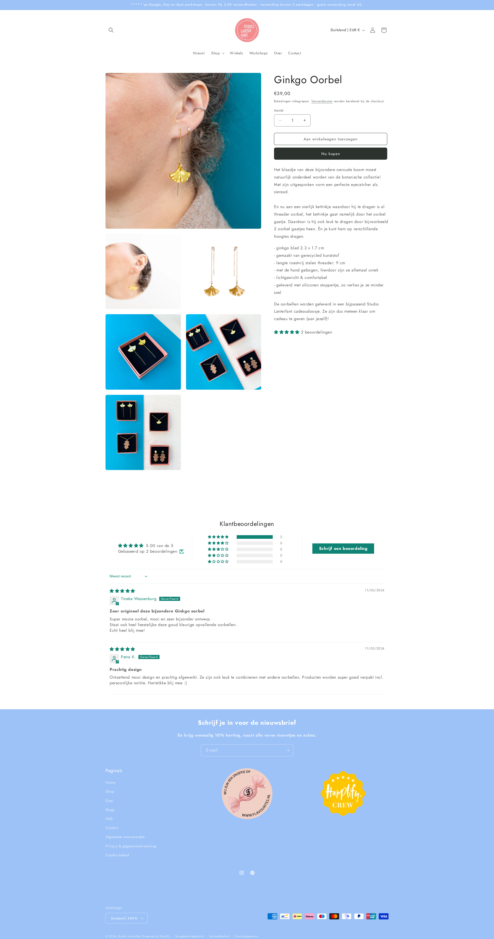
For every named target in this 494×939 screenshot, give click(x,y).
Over (109, 800)
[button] (111, 30)
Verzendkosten (322, 101)
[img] (122, 591)
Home (110, 782)
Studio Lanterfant (130, 936)
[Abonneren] (287, 750)
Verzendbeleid (219, 936)
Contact (111, 827)
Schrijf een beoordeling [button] (343, 548)
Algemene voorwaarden (125, 837)
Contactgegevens (246, 936)
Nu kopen (330, 154)
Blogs (110, 809)
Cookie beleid (117, 855)
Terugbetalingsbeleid (189, 936)
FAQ (109, 818)
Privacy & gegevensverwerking (130, 846)
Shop (109, 791)
